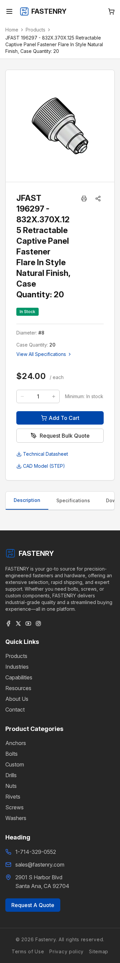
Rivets (12, 796)
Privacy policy (66, 951)
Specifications (73, 500)
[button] (98, 198)
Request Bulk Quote (65, 435)
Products (35, 29)
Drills (11, 775)
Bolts (11, 753)
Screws (14, 807)
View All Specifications (41, 354)
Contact (15, 709)
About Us (16, 698)
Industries (17, 666)
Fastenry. (45, 939)
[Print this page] (84, 198)
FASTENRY (36, 553)
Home (11, 29)
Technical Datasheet (45, 454)
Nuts (11, 786)
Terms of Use (28, 951)
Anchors (15, 743)
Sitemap (98, 951)
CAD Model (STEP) (44, 466)
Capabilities (18, 677)
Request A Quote (32, 905)
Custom (14, 764)
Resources (18, 688)
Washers (15, 818)
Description (27, 500)
